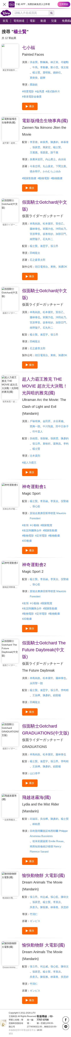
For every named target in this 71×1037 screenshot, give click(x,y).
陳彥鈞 (54, 142)
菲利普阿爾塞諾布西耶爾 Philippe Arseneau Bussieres (49, 833)
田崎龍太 (35, 252)
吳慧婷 (65, 907)
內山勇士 (50, 159)
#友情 (25, 525)
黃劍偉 (34, 77)
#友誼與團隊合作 (32, 530)
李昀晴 (65, 690)
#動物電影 (43, 178)
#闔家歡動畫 (29, 178)
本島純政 (35, 223)
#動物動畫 (57, 178)
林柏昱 (36, 824)
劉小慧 (54, 67)
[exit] (4, 4)
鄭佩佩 (44, 62)
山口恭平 (35, 773)
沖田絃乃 (61, 228)
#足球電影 (41, 535)
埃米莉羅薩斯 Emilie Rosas (48, 841)
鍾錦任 (57, 72)
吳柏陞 (34, 438)
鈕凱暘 (57, 695)
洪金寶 (34, 62)
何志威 (44, 896)
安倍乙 (59, 223)
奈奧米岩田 (36, 159)
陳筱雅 (44, 907)
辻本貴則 (35, 455)
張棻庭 (44, 152)
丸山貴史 (48, 166)
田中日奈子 (62, 426)
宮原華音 (35, 233)
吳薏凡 (34, 907)
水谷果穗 (58, 421)
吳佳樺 (44, 818)
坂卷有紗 (48, 233)
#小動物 (34, 525)
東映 (53, 266)
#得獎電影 (28, 91)
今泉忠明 (35, 166)
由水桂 (62, 159)
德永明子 (35, 171)
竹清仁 (34, 914)
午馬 (35, 67)
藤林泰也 (35, 228)
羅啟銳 (34, 84)
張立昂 (54, 245)
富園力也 (48, 228)
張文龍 (65, 67)
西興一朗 (35, 426)
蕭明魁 (46, 72)
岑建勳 (65, 62)
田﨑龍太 (35, 702)
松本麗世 (48, 223)
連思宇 (44, 245)
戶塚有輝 (35, 421)
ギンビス (35, 920)
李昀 (66, 443)
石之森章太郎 (37, 259)
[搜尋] (51, 13)
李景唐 (34, 142)
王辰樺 (36, 695)
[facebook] (65, 1019)
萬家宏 (46, 147)
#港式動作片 (53, 91)
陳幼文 (65, 896)
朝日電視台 (41, 266)
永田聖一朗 (36, 683)
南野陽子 (35, 239)
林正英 (54, 62)
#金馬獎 (39, 91)
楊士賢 (36, 72)
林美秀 (44, 142)
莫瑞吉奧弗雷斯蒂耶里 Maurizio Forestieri (48, 516)
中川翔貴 (48, 426)
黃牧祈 (46, 443)
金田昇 (46, 421)
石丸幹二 (48, 239)
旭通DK (62, 266)
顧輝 (42, 77)
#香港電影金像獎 (32, 96)
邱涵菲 (34, 818)
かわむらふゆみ (52, 171)
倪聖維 (65, 501)
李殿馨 (44, 67)
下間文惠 (61, 166)
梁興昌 (57, 443)
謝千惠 (54, 152)
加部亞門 (61, 233)
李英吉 (54, 501)
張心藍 (36, 506)
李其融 (44, 501)
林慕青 (65, 142)
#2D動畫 (27, 540)
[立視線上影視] (6, 13)
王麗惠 (34, 152)
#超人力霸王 (29, 462)
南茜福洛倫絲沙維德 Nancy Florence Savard (45, 849)
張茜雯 (36, 147)
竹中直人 (37, 431)
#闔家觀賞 (46, 525)
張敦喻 (44, 438)
